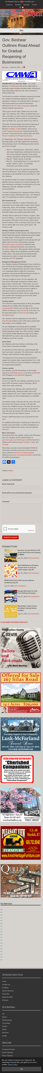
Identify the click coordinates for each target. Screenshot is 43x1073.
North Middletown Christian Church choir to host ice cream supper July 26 (28, 567)
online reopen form (11, 249)
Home (4, 981)
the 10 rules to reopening (20, 106)
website (30, 331)
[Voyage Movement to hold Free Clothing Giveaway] (10, 596)
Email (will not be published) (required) (17, 493)
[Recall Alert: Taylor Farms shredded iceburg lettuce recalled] (10, 611)
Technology (6, 1023)
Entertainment (7, 1020)
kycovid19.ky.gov (8, 315)
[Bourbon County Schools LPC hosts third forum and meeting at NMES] (10, 555)
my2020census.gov (16, 373)
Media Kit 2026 (7, 997)
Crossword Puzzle (8, 1049)
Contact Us (9, 5)
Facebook (26, 442)
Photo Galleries (7, 1056)
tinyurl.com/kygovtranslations (22, 455)
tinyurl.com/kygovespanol (25, 452)
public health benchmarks (11, 131)
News (11, 470)
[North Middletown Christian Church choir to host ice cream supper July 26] (10, 570)
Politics (4, 1026)
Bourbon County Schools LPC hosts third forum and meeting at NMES (29, 552)
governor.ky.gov (7, 440)
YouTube (5, 444)
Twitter (33, 442)
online (24, 323)
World (4, 1029)
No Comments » (34, 558)
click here (5, 429)
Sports (4, 1017)
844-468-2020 (20, 375)
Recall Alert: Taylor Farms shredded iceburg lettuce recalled (27, 608)
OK (21, 1069)
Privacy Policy (13, 1064)
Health (4, 1036)
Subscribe (26, 5)
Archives (34, 5)
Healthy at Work (15, 129)
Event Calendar (7, 1052)
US (3, 1014)
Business (5, 1032)
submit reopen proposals (14, 244)
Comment (5, 501)
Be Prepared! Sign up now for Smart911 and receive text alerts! (21, 1)
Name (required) (8, 484)
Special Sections (8, 991)
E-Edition (18, 5)
